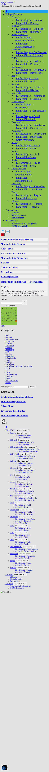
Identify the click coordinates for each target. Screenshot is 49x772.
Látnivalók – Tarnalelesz (29, 189)
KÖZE (3, 4)
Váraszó (8, 383)
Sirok (7, 370)
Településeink (13, 14)
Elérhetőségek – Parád (28, 116)
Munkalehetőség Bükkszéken (14, 258)
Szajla (7, 372)
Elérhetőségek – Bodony (29, 20)
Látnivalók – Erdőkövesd (29, 55)
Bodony (8, 335)
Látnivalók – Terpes (26, 198)
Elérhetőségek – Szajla (28, 162)
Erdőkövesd (9, 346)
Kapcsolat (11, 220)
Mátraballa (9, 356)
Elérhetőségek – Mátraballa (30, 95)
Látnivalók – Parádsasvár (29, 128)
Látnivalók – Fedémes (28, 64)
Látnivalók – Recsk (26, 148)
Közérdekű (11, 209)
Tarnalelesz (9, 376)
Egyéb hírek (9, 341)
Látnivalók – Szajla (26, 165)
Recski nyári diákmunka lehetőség (17, 239)
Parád (7, 360)
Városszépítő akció (9, 276)
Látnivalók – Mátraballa (28, 98)
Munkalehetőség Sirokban (13, 244)
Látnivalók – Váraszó (27, 206)
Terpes (7, 379)
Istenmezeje (9, 350)
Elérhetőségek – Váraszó (29, 203)
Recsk (7, 368)
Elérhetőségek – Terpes (28, 195)
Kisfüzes (8, 354)
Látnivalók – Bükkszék (28, 31)
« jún (3, 326)
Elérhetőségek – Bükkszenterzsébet (24, 39)
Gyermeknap (7, 272)
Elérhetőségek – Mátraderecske (24, 106)
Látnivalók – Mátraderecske (31, 110)
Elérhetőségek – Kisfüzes (29, 87)
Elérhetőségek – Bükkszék (30, 28)
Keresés (4, 299)
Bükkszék (9, 337)
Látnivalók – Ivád (25, 81)
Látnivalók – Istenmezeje (29, 72)
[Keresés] (24, 302)
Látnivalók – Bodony (27, 23)
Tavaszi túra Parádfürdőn (13, 253)
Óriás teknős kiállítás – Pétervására (22, 281)
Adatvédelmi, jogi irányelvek (20, 586)
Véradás (5, 262)
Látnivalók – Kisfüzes (27, 90)
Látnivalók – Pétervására (29, 136)
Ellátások (8, 344)
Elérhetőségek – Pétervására (31, 133)
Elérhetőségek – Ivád (27, 78)
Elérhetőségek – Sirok (28, 154)
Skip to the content (7, 2)
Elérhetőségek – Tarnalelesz (30, 186)
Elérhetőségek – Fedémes (29, 60)
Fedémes (8, 348)
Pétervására (9, 364)
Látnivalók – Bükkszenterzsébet (24, 45)
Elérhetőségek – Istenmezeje (31, 69)
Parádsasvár (9, 362)
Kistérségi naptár (16, 579)
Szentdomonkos (11, 374)
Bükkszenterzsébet (12, 339)
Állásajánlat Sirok (9, 267)
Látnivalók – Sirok (26, 157)
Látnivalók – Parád (26, 119)
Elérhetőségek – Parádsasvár (31, 124)
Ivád (13, 75)
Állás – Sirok (7, 249)
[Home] (6, 11)
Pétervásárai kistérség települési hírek (18, 366)
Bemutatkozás (18, 218)
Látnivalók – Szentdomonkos (23, 179)
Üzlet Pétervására (25, 139)
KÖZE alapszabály (20, 226)
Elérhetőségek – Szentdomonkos (24, 173)
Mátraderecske (10, 358)
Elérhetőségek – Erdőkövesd (31, 52)
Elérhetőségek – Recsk (28, 145)
